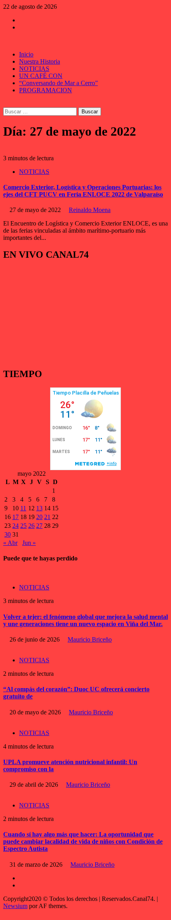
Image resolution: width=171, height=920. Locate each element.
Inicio (26, 54)
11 (23, 508)
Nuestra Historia (39, 61)
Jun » (29, 542)
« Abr (10, 542)
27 (39, 525)
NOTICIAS (34, 68)
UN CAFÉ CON (40, 75)
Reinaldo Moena (90, 209)
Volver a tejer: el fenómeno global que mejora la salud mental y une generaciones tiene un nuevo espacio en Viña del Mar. (85, 620)
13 (39, 508)
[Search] (5, 103)
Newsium (15, 905)
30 (7, 534)
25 (23, 525)
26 (31, 525)
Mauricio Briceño (90, 639)
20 (39, 516)
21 (47, 516)
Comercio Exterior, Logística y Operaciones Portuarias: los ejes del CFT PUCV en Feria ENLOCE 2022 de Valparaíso (83, 191)
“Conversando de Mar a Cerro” (58, 83)
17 (15, 516)
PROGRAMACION (45, 90)
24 (15, 525)
